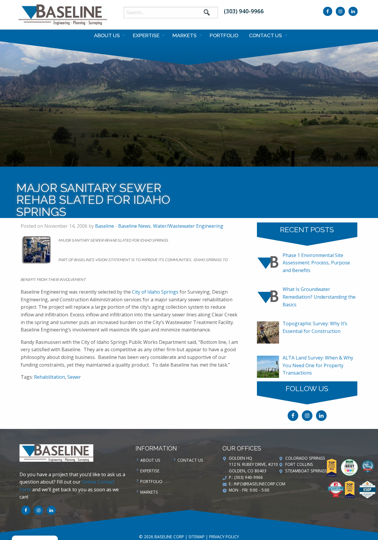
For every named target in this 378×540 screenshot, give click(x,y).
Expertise (146, 35)
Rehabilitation (49, 377)
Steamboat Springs (306, 471)
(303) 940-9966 (244, 11)
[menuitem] (108, 35)
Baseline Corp (63, 14)
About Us (107, 35)
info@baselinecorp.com (259, 484)
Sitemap (196, 536)
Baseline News (215, 173)
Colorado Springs (305, 458)
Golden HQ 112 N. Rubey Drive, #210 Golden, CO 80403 (253, 464)
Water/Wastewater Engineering (188, 226)
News (189, 173)
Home (172, 173)
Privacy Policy (224, 536)
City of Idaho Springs (156, 292)
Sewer (74, 377)
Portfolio (224, 35)
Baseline (104, 226)
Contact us (265, 35)
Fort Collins (299, 464)
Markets (184, 35)
